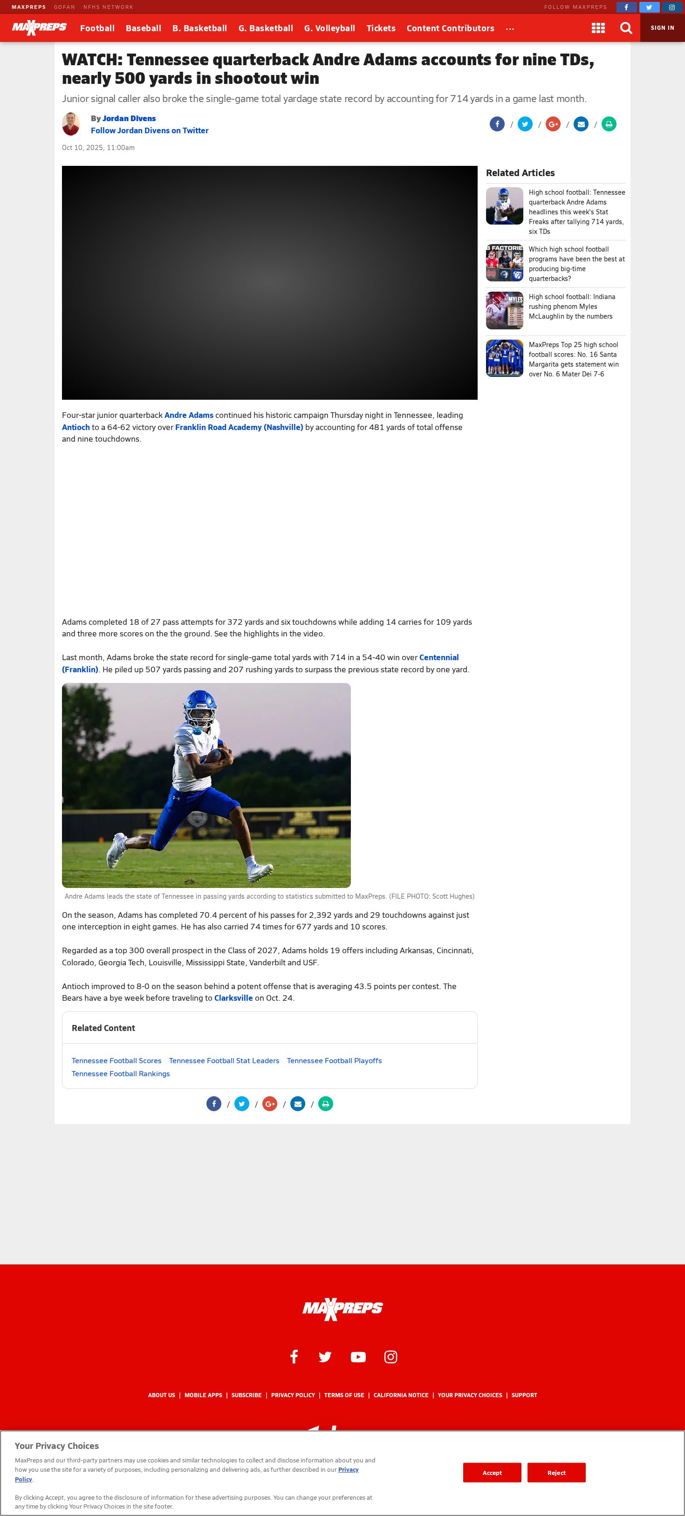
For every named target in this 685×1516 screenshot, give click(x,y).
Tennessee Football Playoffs (334, 1060)
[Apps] (598, 28)
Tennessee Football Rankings (121, 1073)
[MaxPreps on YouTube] (358, 1356)
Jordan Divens (129, 117)
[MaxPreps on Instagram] (672, 7)
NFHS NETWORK (108, 6)
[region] (342, 1473)
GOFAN (64, 6)
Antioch (76, 426)
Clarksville (233, 997)
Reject (557, 1472)
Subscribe (247, 1395)
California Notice (401, 1395)
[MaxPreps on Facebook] (626, 7)
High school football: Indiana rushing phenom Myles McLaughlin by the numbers (572, 306)
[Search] (626, 28)
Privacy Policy (293, 1395)
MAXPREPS (29, 6)
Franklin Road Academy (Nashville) (239, 426)
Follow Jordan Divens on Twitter (150, 130)
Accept (492, 1472)
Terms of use (344, 1395)
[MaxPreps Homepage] (343, 1309)
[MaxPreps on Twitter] (649, 7)
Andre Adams (188, 414)
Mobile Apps (203, 1395)
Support (524, 1395)
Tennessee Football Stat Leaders (224, 1060)
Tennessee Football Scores (117, 1060)
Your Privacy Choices (470, 1395)
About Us (161, 1395)
